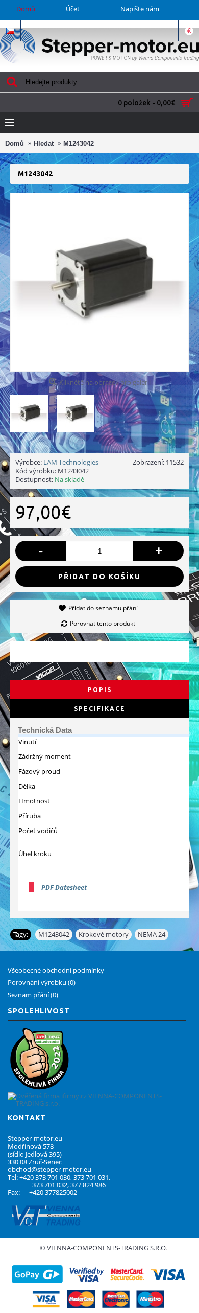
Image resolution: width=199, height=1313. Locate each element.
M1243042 (53, 934)
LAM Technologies (70, 462)
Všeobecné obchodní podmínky (56, 970)
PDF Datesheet (64, 887)
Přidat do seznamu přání (103, 608)
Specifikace (100, 708)
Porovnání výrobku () (42, 982)
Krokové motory (104, 934)
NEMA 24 (151, 934)
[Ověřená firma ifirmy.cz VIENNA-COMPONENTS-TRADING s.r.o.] (97, 1103)
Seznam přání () (33, 994)
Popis (100, 689)
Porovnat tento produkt (102, 623)
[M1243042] (33, 409)
